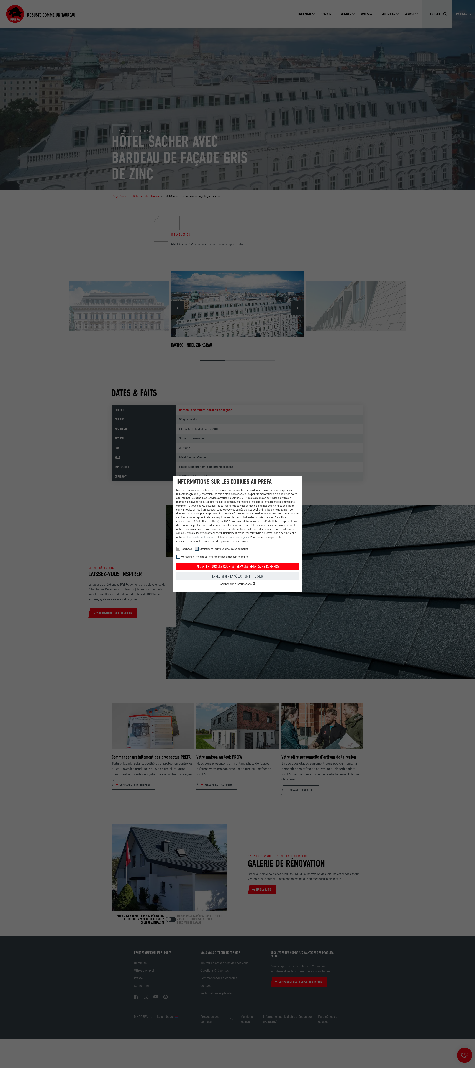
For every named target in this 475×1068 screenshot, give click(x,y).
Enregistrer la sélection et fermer (237, 576)
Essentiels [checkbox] (186, 548)
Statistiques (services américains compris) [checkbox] (223, 548)
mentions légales (239, 537)
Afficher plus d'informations (236, 584)
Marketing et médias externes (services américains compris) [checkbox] (215, 556)
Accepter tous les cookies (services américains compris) (237, 566)
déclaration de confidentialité (199, 537)
